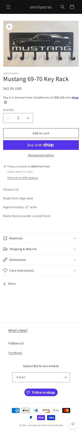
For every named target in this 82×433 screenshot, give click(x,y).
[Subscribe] (65, 377)
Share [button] (12, 283)
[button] (8, 7)
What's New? (18, 330)
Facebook (15, 353)
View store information (22, 178)
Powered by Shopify (52, 425)
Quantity (8, 110)
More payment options (41, 155)
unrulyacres (34, 425)
